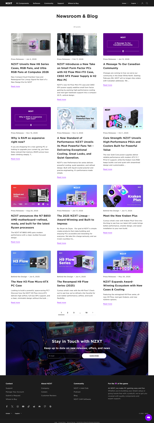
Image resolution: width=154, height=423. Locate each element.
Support (61, 3)
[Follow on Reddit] (34, 406)
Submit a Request (13, 395)
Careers (44, 392)
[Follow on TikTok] (29, 406)
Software (36, 3)
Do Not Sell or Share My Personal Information (88, 422)
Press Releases (17, 59)
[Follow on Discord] (39, 406)
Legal (55, 422)
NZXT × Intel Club (81, 388)
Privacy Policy (62, 422)
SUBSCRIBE (94, 356)
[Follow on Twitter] (12, 406)
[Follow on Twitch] (45, 406)
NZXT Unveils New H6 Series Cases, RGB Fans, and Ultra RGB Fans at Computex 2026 (30, 67)
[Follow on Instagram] (18, 406)
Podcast (77, 392)
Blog (76, 395)
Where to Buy (73, 3)
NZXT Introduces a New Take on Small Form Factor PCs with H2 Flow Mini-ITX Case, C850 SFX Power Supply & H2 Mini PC (76, 71)
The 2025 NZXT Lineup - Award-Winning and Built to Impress (75, 219)
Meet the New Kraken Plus (120, 215)
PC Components (22, 3)
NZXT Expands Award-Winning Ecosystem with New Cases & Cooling (122, 285)
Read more (15, 86)
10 (86, 312)
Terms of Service (71, 422)
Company (45, 388)
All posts (77, 27)
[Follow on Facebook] (7, 406)
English (133, 3)
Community (48, 3)
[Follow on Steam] (50, 406)
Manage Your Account (15, 392)
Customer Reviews (48, 395)
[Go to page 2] (93, 312)
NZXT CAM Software (82, 399)
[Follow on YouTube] (23, 406)
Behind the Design (111, 211)
